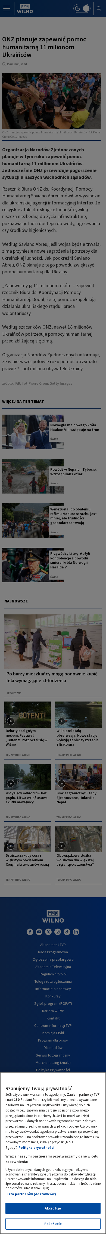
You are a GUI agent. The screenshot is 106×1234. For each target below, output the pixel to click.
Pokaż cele (53, 1223)
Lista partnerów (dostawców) (30, 1194)
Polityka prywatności (36, 1147)
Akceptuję (53, 1208)
